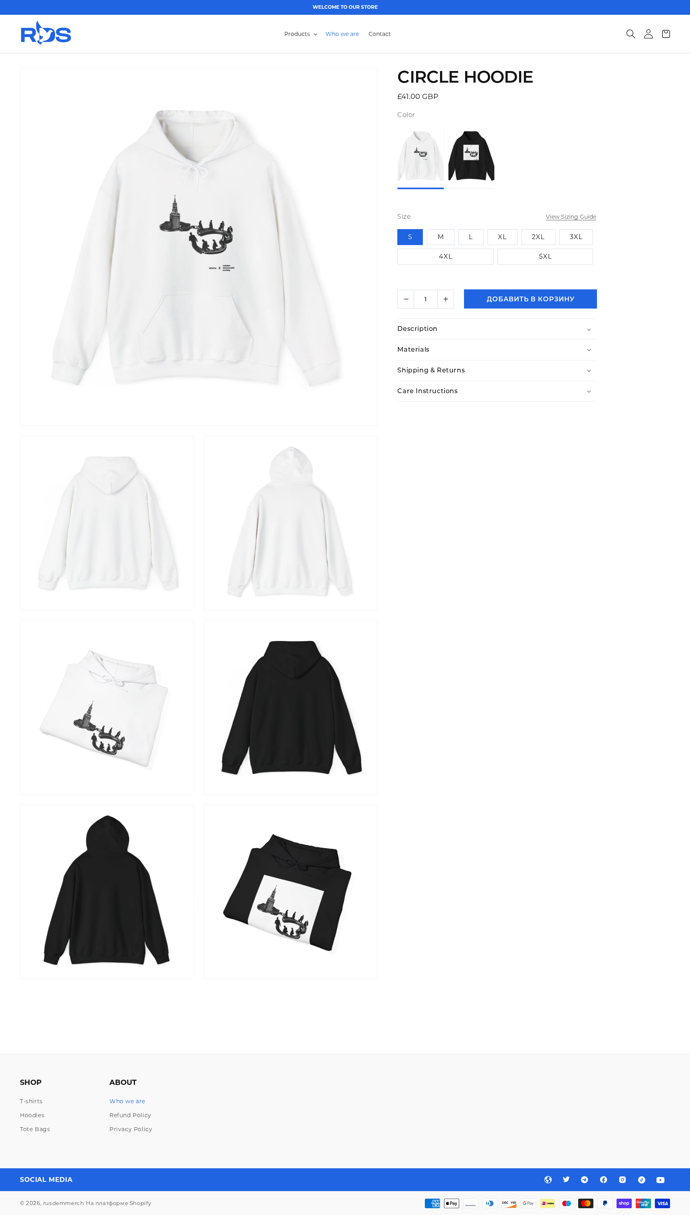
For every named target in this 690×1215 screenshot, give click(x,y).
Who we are (127, 1101)
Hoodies (32, 1115)
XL (502, 237)
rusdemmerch (63, 1203)
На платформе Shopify (118, 1203)
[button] (300, 34)
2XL (538, 237)
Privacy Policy (130, 1129)
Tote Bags (35, 1129)
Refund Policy (130, 1115)
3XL (576, 237)
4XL (445, 256)
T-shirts (31, 1101)
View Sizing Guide (571, 216)
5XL (545, 256)
